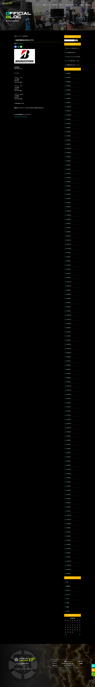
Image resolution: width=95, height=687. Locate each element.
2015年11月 (68, 469)
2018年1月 (68, 381)
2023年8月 (68, 181)
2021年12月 (68, 240)
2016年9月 (68, 436)
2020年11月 (68, 286)
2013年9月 (68, 573)
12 (77, 624)
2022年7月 (68, 223)
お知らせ (68, 611)
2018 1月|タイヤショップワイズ (86, 2)
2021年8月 (68, 252)
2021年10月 (68, 248)
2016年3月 (68, 461)
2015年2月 (68, 507)
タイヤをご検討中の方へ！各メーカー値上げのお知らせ (73, 60)
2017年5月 (68, 415)
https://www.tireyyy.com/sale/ (21, 116)
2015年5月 (68, 494)
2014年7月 (68, 532)
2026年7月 (68, 77)
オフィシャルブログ (68, 665)
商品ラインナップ (46, 5)
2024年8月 (68, 160)
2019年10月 (68, 323)
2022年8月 (68, 219)
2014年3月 (68, 548)
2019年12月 (68, 315)
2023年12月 (68, 177)
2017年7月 (68, 406)
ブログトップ (72, 36)
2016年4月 (68, 456)
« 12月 (65, 634)
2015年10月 (68, 473)
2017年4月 (68, 419)
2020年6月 (68, 298)
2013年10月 (68, 569)
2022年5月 (68, 227)
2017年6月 (68, 411)
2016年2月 (68, 465)
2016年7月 (68, 444)
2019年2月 (68, 340)
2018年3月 (68, 377)
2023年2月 (68, 202)
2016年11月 (68, 427)
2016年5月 (68, 452)
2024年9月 (68, 156)
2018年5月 (68, 369)
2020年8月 (68, 294)
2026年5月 (68, 85)
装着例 (67, 607)
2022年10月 (68, 215)
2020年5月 (68, 302)
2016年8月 (68, 440)
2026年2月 (68, 98)
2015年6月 (68, 490)
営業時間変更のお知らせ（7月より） (73, 65)
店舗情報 (81, 5)
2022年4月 (68, 231)
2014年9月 (68, 527)
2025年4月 (68, 140)
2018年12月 (68, 344)
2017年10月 (68, 394)
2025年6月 (68, 131)
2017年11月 (68, 390)
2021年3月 (68, 273)
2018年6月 (68, 365)
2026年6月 (68, 81)
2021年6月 (68, 261)
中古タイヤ (68, 594)
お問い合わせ (87, 5)
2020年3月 (68, 311)
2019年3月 (68, 336)
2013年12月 (68, 561)
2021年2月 (68, 277)
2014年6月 (68, 536)
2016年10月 (68, 431)
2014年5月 (68, 540)
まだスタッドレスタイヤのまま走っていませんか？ (73, 56)
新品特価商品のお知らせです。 (25, 40)
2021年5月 (68, 265)
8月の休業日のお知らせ (71, 52)
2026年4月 (68, 90)
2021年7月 (68, 256)
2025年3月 (68, 144)
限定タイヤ (68, 590)
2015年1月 (68, 511)
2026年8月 (68, 73)
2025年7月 (68, 127)
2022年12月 (68, 211)
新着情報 (68, 586)
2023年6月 (68, 190)
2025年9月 (68, 119)
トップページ (39, 5)
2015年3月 (68, 502)
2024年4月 (68, 165)
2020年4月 (68, 306)
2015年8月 (68, 482)
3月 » (80, 634)
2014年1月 (68, 557)
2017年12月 (68, 386)
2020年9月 (68, 290)
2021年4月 (68, 269)
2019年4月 (68, 331)
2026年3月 (68, 94)
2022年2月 (68, 236)
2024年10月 (68, 152)
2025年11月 (68, 110)
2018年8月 (68, 356)
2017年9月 (68, 398)
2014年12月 (68, 515)
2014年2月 (68, 552)
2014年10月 (68, 523)
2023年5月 (68, 194)
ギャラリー (61, 5)
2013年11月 (68, 565)
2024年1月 (68, 173)
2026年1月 (68, 102)
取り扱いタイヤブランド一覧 (71, 5)
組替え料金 (54, 5)
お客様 (67, 602)
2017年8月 (68, 402)
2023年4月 (68, 198)
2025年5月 (68, 135)
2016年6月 (68, 448)
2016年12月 (68, 423)
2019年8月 (68, 327)
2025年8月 (68, 123)
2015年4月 (68, 498)
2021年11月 (68, 244)
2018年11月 (68, 348)
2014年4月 (68, 544)
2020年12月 (68, 281)
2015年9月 (68, 477)
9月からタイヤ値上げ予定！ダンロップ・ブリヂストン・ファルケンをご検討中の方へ (73, 48)
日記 (67, 582)
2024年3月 (68, 169)
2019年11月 (68, 319)
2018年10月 (68, 352)
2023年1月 (68, 206)
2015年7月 (68, 486)
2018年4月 (68, 373)
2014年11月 (68, 519)
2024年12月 (68, 148)
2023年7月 (68, 185)
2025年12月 (68, 106)
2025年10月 (68, 115)
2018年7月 (68, 361)
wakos (67, 598)
